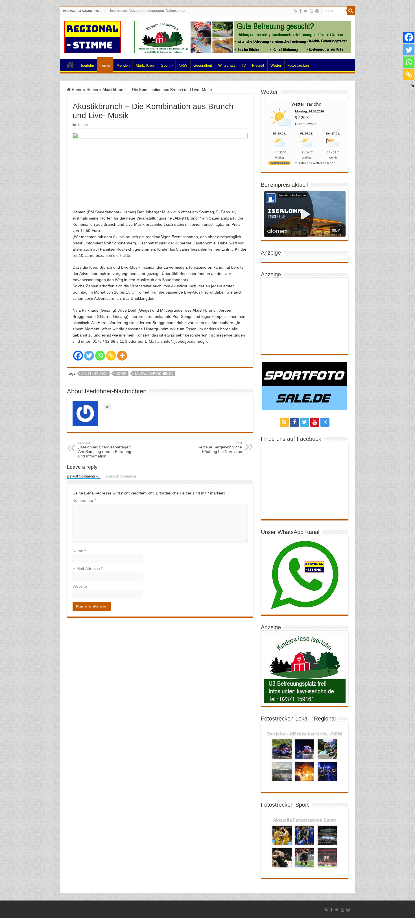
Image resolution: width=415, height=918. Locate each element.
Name (79, 550)
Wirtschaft (226, 65)
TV (243, 65)
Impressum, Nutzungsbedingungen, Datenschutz (147, 11)
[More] (122, 356)
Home (70, 65)
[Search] (351, 10)
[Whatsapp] (100, 356)
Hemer (105, 65)
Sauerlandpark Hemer (153, 373)
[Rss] (295, 11)
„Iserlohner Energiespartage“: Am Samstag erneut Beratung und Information (104, 449)
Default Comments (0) (84, 476)
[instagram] (317, 11)
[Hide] (412, 86)
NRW (183, 65)
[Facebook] (300, 11)
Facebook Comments (120, 476)
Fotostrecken (298, 65)
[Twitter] (305, 11)
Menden (123, 65)
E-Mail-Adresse (87, 568)
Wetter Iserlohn (306, 104)
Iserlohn (87, 65)
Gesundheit (202, 65)
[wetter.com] (279, 164)
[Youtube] (311, 11)
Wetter (275, 65)
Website (80, 586)
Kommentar (84, 500)
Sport (165, 65)
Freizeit (258, 65)
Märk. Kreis (145, 65)
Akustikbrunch (94, 373)
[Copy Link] (111, 356)
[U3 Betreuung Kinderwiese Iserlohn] (242, 36)
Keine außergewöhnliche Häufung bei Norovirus (220, 447)
